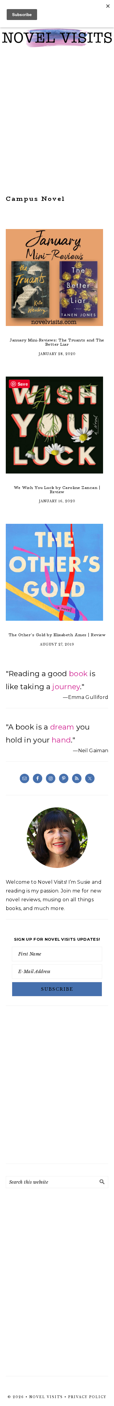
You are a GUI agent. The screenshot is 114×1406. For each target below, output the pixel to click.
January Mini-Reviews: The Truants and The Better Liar (57, 342)
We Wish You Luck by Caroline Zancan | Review (57, 490)
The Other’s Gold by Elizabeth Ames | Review (57, 635)
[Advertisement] (57, 121)
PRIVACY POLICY (87, 1397)
